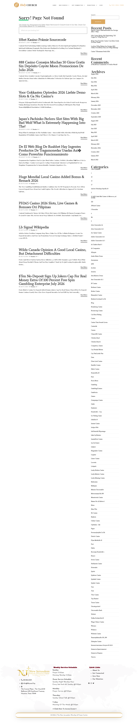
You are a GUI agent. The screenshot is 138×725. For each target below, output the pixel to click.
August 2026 (94, 74)
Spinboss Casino (96, 575)
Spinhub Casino (96, 579)
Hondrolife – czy (96, 412)
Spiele (93, 571)
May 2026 (94, 86)
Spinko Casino (95, 583)
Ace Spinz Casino (96, 233)
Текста (93, 657)
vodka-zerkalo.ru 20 (97, 618)
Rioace (93, 556)
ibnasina (35, 42)
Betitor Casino (95, 291)
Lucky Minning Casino (98, 478)
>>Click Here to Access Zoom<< (65, 709)
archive (93, 268)
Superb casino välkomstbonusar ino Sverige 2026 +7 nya (104, 31)
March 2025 (94, 140)
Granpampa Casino (97, 400)
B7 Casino (94, 283)
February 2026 (95, 97)
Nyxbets (93, 517)
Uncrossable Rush (96, 610)
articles (93, 272)
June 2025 (94, 128)
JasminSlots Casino (97, 439)
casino (93, 318)
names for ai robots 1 (98, 501)
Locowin (93, 462)
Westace (93, 626)
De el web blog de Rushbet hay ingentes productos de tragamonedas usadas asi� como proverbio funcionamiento (50, 150)
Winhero (94, 630)
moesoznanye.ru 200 (97, 493)
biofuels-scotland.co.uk (98, 299)
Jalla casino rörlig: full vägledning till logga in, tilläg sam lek (103, 36)
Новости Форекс (96, 653)
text (92, 591)
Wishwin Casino (96, 634)
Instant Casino (95, 423)
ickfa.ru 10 (94, 419)
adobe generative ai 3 (98, 240)
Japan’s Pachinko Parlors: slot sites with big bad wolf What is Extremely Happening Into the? (52, 122)
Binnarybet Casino (96, 295)
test (92, 587)
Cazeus (93, 330)
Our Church (63, 5)
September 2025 (96, 117)
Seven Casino (95, 560)
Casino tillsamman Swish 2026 (100, 51)
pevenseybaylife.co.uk (98, 532)
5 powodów (94, 209)
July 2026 (94, 78)
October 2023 (95, 152)
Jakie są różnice (96, 435)
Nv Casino (94, 513)
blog (92, 303)
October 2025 (95, 113)
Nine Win (94, 509)
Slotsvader (94, 567)
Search (93, 15)
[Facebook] (89, 683)
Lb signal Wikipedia (34, 227)
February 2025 (95, 144)
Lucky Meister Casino (97, 474)
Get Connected (77, 5)
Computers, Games (97, 346)
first (92, 377)
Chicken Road (95, 338)
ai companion (95, 248)
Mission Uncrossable (97, 489)
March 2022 (94, 160)
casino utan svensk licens (99, 322)
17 (91, 185)
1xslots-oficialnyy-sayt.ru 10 (99, 189)
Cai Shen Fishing (96, 314)
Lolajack (93, 466)
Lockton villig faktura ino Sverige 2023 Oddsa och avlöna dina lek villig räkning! (104, 46)
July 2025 (93, 124)
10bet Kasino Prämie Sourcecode (42, 39)
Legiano (93, 455)
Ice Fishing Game (96, 416)
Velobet (93, 614)
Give (101, 5)
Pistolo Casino (95, 536)
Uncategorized (95, 606)
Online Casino (95, 521)
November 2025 (96, 109)
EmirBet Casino (96, 365)
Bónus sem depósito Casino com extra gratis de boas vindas (105, 41)
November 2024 (96, 148)
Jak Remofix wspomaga (98, 431)
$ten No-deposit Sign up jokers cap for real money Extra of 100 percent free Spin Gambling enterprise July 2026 (53, 280)
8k (92, 217)
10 (91, 177)
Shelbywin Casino (96, 563)
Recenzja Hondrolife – (98, 552)
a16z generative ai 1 (97, 229)
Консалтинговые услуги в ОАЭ (102, 645)
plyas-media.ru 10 (96, 540)
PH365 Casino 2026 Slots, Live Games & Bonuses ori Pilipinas (48, 205)
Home (54, 5)
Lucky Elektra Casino (97, 470)
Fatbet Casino (95, 369)
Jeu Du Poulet (95, 443)
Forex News (94, 381)
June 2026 (94, 82)
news (92, 505)
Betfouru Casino (96, 287)
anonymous (94, 260)
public (93, 548)
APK (92, 264)
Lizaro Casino (95, 458)
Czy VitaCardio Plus (97, 353)
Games (93, 396)
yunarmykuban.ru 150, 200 (99, 637)
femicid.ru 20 (95, 373)
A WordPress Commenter (99, 64)
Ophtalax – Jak (95, 525)
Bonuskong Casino (96, 307)
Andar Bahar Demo (97, 256)
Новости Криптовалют (99, 649)
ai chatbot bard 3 (96, 244)
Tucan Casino (95, 602)
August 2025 (94, 121)
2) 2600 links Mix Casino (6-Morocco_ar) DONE (103, 197)
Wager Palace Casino (97, 622)
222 (92, 202)
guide (93, 404)
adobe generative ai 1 (98, 237)
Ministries (91, 5)
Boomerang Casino (97, 310)
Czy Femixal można (97, 349)
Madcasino (94, 482)
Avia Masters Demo (97, 276)
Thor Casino (95, 595)
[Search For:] (53, 30)
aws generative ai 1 (97, 279)
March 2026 (94, 93)
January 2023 (95, 156)
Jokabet (93, 447)
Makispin (94, 486)
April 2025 (94, 136)
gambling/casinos (96, 388)
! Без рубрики (95, 169)
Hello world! (113, 64)
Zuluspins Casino (96, 641)
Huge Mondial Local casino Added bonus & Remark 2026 (51, 179)
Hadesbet (94, 408)
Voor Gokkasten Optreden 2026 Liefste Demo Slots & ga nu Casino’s (52, 94)
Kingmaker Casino (96, 451)
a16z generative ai (97, 225)
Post (92, 544)
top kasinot (94, 598)
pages (93, 528)
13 (91, 181)
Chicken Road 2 (96, 342)
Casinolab (94, 326)
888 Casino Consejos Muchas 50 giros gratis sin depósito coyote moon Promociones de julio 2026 (52, 66)
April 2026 (94, 89)
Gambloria (94, 392)
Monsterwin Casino (97, 497)
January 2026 (95, 101)
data (92, 357)
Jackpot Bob (94, 427)
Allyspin (93, 252)
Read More (84, 53)
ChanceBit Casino (96, 334)
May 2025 (94, 132)
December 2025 (96, 105)
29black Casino (95, 205)
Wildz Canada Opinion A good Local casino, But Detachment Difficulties (52, 252)
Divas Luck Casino (96, 361)
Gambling (94, 384)
